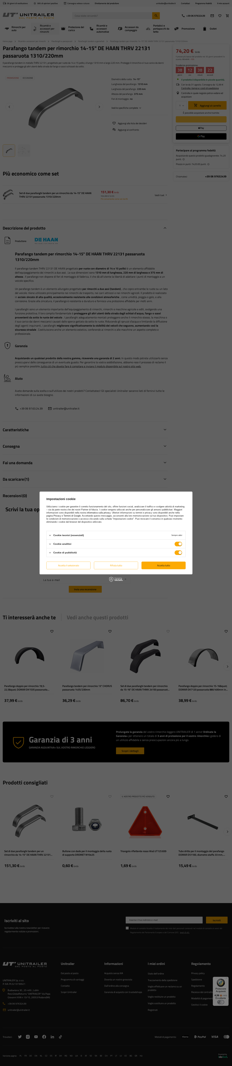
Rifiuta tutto (116, 565)
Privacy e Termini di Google (67, 515)
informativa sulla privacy (99, 512)
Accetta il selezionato (68, 565)
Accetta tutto (163, 565)
